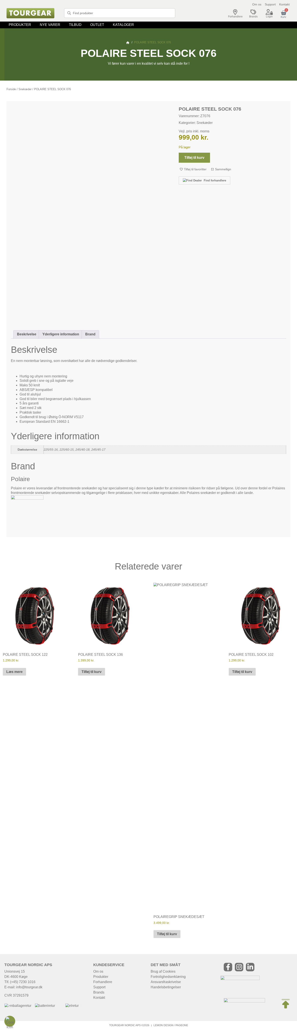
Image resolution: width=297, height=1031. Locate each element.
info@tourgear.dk (29, 987)
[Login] (269, 12)
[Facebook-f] (228, 967)
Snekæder (25, 89)
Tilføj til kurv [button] (92, 672)
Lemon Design (164, 1025)
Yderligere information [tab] (60, 334)
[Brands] (253, 12)
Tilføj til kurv (194, 157)
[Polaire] (27, 498)
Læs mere (14, 672)
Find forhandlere (214, 180)
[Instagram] (239, 967)
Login (269, 16)
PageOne (181, 1025)
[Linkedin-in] (250, 967)
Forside (11, 89)
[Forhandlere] (235, 12)
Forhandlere (235, 16)
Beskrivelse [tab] (26, 334)
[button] (19, 25)
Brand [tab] (90, 334)
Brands (253, 16)
